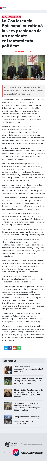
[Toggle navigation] (3, 2)
